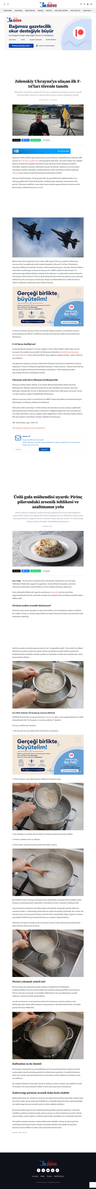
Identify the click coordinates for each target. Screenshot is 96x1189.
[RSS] (57, 1170)
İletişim (49, 1176)
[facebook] (81, 4)
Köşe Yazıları (30, 10)
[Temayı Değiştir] (4, 4)
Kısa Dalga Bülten (61, 10)
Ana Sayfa (35, 1176)
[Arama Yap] (8, 4)
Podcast (49, 10)
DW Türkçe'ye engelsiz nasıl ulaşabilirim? (28, 428)
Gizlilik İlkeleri (59, 1176)
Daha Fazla (87, 10)
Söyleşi (40, 10)
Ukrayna (15, 173)
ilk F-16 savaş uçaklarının (28, 161)
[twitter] (84, 4)
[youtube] (88, 4)
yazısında (54, 592)
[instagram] (91, 4)
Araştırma (18, 10)
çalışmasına (50, 717)
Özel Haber (8, 10)
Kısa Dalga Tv (75, 10)
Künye (43, 1176)
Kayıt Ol (44, 449)
